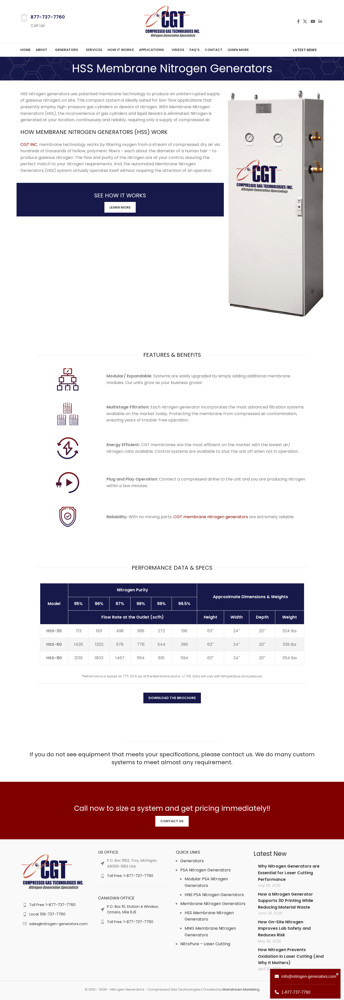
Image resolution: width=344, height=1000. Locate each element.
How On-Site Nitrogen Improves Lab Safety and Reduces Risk (284, 928)
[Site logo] (172, 21)
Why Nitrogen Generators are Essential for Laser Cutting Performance (289, 872)
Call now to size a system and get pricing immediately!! (172, 808)
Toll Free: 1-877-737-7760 (52, 904)
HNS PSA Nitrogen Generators (214, 895)
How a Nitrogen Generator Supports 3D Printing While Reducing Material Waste (285, 900)
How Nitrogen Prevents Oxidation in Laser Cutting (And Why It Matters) (291, 956)
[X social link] (305, 21)
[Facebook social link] (298, 21)
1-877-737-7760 (295, 992)
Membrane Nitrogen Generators (212, 904)
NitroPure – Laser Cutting (205, 944)
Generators (192, 861)
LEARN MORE (120, 207)
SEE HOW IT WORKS (120, 195)
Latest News (305, 49)
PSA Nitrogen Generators (205, 870)
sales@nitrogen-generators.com (58, 923)
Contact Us (172, 821)
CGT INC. (29, 144)
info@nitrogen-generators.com (308, 976)
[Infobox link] (42, 21)
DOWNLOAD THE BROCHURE (172, 697)
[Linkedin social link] (320, 21)
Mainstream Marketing (241, 989)
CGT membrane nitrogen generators (210, 517)
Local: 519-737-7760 (47, 914)
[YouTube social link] (313, 21)
